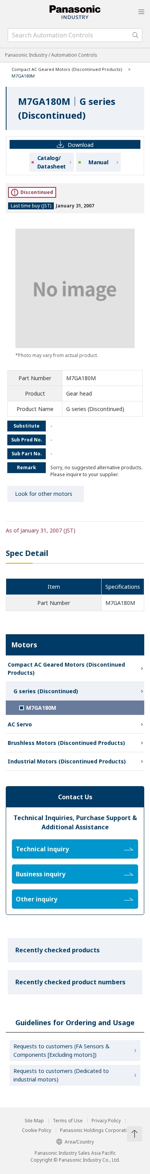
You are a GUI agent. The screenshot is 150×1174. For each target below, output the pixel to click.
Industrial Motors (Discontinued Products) (67, 761)
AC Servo (20, 724)
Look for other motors (43, 493)
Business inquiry (40, 874)
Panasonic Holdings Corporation (96, 1130)
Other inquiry (36, 899)
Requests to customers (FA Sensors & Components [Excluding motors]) (61, 1050)
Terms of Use (68, 1120)
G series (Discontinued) (45, 691)
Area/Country (79, 1142)
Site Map (34, 1120)
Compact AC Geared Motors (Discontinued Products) (67, 69)
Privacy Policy (106, 1120)
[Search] (135, 35)
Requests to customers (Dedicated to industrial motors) (61, 1075)
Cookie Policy (36, 1130)
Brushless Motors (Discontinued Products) (66, 742)
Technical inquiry (42, 849)
